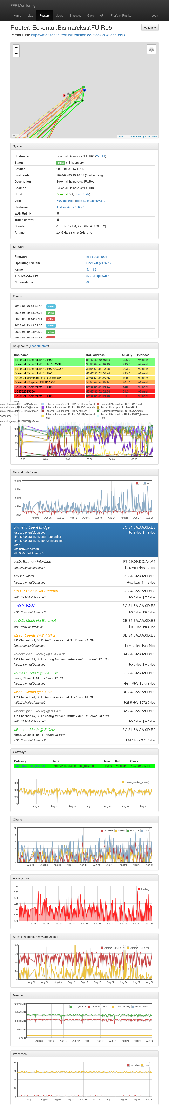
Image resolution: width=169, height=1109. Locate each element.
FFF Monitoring (22, 5)
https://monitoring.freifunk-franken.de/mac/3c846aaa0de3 (78, 34)
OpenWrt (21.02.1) (98, 263)
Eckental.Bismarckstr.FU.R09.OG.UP (39, 369)
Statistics (75, 15)
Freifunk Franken (122, 15)
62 (88, 282)
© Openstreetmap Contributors (142, 136)
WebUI (100, 156)
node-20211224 (96, 256)
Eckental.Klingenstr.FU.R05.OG (35, 382)
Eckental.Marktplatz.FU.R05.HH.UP (38, 378)
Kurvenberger (65, 201)
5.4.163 (91, 269)
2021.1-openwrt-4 (98, 276)
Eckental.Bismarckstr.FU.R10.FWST (38, 364)
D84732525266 (25, 391)
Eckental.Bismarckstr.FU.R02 (34, 360)
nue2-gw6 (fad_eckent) (30, 766)
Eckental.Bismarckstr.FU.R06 (34, 387)
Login (155, 15)
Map (30, 15)
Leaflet (121, 136)
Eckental (62, 194)
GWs (90, 15)
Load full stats (39, 346)
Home (17, 15)
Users (59, 15)
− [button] (16, 53)
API (102, 15)
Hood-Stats (82, 194)
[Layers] (151, 49)
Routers (44, 15)
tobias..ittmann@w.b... (90, 201)
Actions (149, 27)
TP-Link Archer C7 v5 (70, 207)
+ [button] (16, 47)
